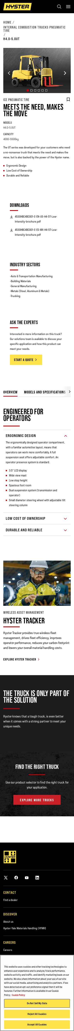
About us (8, 921)
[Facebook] (16, 878)
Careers (7, 950)
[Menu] (68, 6)
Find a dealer (10, 900)
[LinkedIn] (37, 878)
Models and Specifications (45, 392)
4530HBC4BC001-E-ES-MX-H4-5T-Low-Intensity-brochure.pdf (36, 232)
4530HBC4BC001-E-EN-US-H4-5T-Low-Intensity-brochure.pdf (36, 219)
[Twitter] (5, 878)
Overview (10, 392)
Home (7, 22)
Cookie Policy (18, 995)
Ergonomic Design (21, 435)
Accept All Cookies (37, 1024)
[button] (28, 90)
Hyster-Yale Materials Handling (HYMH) (24, 928)
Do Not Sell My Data (37, 1003)
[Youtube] (26, 878)
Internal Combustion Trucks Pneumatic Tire (34, 29)
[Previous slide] (9, 73)
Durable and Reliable (24, 530)
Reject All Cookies (37, 1014)
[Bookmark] (68, 99)
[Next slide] (65, 73)
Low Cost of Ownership (25, 518)
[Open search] (59, 6)
